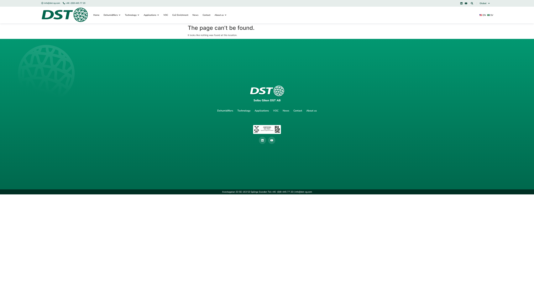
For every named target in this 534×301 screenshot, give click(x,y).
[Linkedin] (461, 3)
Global (483, 3)
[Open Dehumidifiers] (119, 15)
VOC (276, 110)
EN (484, 15)
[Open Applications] (158, 15)
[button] (472, 3)
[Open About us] (225, 15)
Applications (262, 110)
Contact (297, 110)
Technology (243, 110)
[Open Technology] (138, 15)
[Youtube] (466, 3)
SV (491, 15)
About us (311, 110)
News (286, 110)
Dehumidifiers (225, 110)
